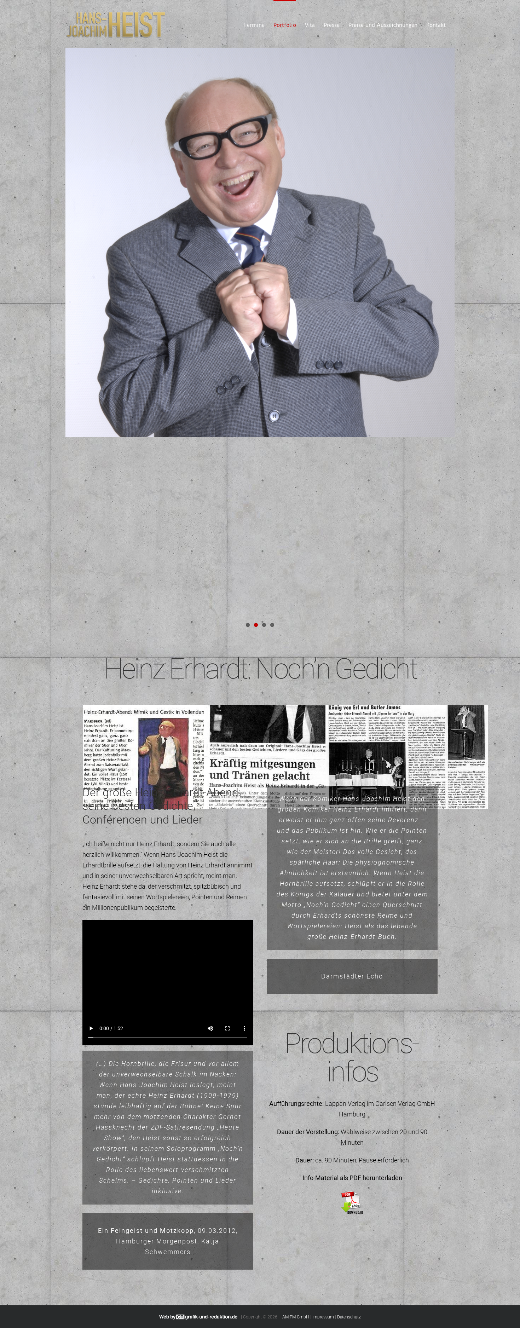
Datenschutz (349, 1317)
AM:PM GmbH (295, 1317)
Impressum (323, 1317)
